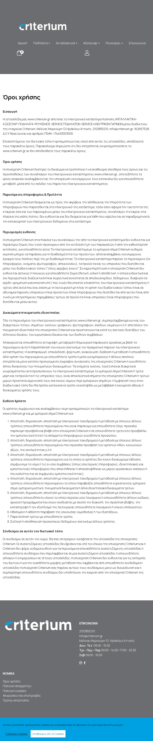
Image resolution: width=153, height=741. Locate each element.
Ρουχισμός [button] (113, 43)
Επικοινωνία (137, 43)
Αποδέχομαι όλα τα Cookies (48, 734)
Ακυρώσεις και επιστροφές (22, 695)
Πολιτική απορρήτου (17, 686)
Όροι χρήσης (12, 681)
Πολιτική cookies (14, 691)
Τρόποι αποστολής (16, 700)
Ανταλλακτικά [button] (66, 43)
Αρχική (22, 43)
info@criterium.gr (91, 636)
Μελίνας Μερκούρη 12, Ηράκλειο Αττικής (107, 641)
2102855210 (87, 631)
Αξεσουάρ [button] (90, 43)
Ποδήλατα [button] (40, 43)
